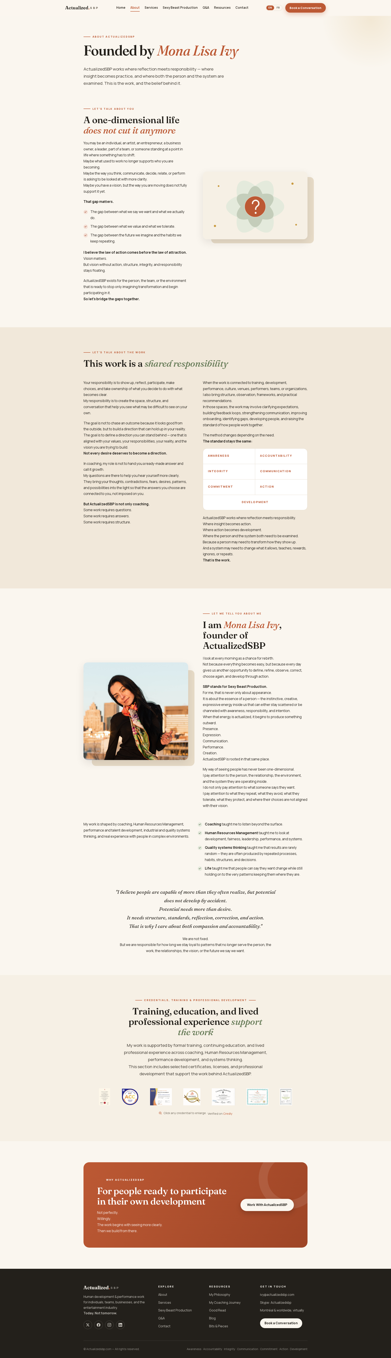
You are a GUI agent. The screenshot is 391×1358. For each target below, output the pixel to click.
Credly (227, 1113)
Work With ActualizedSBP (267, 1205)
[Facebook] (98, 1325)
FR (278, 7)
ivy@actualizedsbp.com (277, 1295)
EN (270, 7)
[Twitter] (87, 1325)
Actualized (82, 7)
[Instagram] (109, 1325)
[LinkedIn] (120, 1325)
